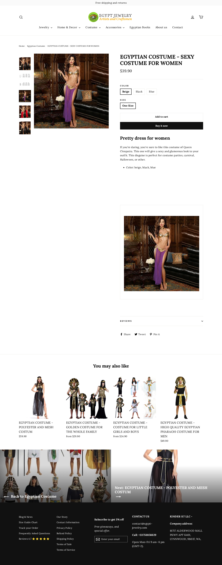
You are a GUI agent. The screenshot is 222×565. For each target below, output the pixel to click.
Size (123, 100)
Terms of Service (66, 549)
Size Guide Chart (28, 522)
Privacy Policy (64, 527)
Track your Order (28, 527)
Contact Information (68, 522)
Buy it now (161, 125)
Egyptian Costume (36, 46)
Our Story (62, 516)
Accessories (114, 27)
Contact (177, 27)
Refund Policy (64, 533)
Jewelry (44, 27)
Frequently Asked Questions (34, 533)
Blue (151, 91)
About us (161, 27)
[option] (71, 91)
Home (22, 46)
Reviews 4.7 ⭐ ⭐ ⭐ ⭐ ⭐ (34, 538)
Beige (125, 91)
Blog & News (26, 516)
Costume (91, 27)
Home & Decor (67, 27)
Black (139, 91)
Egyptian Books (140, 27)
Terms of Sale (64, 544)
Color (124, 86)
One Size (128, 105)
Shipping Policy (65, 538)
